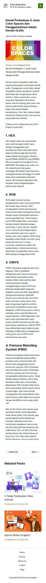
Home (22, 552)
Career (22, 565)
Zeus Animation (18, 4)
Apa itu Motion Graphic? (17, 535)
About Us (22, 561)
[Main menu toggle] (40, 5)
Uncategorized (10, 504)
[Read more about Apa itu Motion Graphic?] (23, 521)
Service (22, 557)
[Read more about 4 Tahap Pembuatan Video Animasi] (23, 482)
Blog (22, 569)
